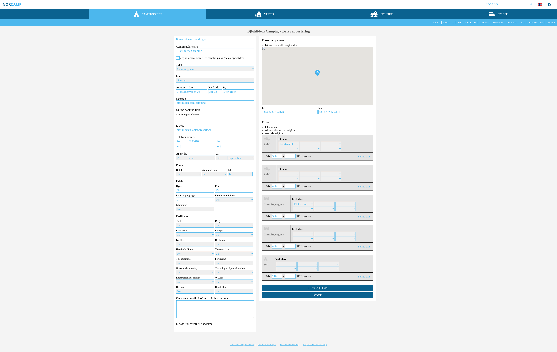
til (217, 153)
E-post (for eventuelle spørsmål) (195, 323)
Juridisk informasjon (267, 344)
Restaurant (220, 239)
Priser (265, 122)
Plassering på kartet (273, 40)
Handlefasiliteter (184, 249)
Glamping (181, 204)
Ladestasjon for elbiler (188, 277)
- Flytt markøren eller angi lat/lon (279, 45)
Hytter (179, 186)
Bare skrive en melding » (191, 39)
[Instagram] (549, 5)
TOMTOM (498, 22)
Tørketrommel (183, 258)
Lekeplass (220, 230)
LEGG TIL (448, 22)
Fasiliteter (182, 216)
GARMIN (484, 22)
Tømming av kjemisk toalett (230, 268)
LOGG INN (492, 4)
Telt (230, 169)
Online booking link (188, 109)
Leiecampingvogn (185, 195)
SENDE (317, 295)
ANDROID (470, 22)
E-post (180, 125)
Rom (217, 186)
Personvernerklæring (289, 344)
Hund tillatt (221, 287)
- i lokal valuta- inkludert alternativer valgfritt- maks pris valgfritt (278, 130)
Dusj (217, 221)
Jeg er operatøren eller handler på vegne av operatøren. (212, 57)
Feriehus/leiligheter (225, 195)
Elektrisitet (182, 230)
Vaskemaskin (222, 249)
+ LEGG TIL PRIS (318, 288)
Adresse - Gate (184, 87)
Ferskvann (220, 258)
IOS (459, 22)
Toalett (179, 221)
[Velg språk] (540, 5)
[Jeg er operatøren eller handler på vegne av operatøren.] (177, 58)
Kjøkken (180, 239)
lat (263, 107)
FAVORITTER (536, 22)
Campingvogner (210, 169)
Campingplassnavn (187, 46)
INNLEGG (512, 22)
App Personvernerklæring (315, 344)
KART (436, 22)
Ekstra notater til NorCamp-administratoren (202, 298)
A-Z (523, 22)
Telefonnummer (185, 136)
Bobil (179, 169)
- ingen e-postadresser (187, 114)
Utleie (179, 181)
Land (179, 76)
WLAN (219, 277)
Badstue (180, 287)
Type (179, 64)
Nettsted (181, 98)
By (224, 87)
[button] (317, 73)
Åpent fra (181, 153)
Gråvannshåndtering (186, 268)
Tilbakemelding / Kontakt (242, 344)
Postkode (213, 87)
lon (320, 107)
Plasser (180, 165)
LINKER (551, 22)
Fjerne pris (364, 156)
